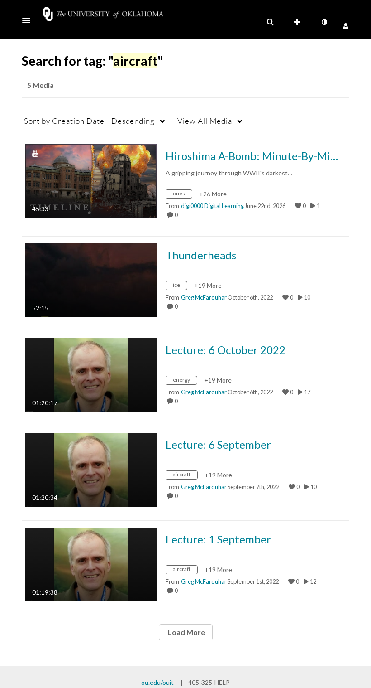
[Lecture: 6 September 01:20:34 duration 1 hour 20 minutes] (91, 469)
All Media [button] (204, 121)
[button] (29, 20)
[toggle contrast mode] (324, 22)
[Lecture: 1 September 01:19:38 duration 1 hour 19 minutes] (91, 563)
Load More (185, 632)
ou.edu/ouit (157, 682)
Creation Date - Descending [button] (89, 121)
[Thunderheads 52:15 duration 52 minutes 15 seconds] (91, 279)
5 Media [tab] (40, 85)
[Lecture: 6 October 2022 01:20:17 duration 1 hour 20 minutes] (91, 374)
